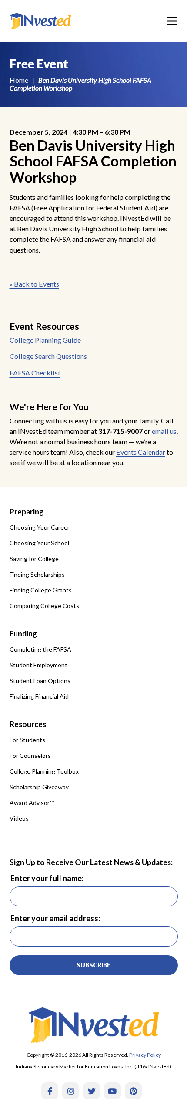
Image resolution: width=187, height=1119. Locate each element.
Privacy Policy (145, 1054)
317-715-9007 (120, 431)
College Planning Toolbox (44, 771)
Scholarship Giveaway (39, 787)
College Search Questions (48, 356)
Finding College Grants (41, 590)
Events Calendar (140, 452)
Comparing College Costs (44, 605)
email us (164, 431)
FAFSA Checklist (35, 372)
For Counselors (30, 755)
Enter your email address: (55, 918)
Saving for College (34, 558)
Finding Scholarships (37, 574)
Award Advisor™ (32, 802)
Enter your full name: (46, 878)
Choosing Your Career (40, 527)
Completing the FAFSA (40, 649)
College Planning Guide (45, 340)
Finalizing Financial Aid (39, 696)
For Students (27, 740)
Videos (19, 818)
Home (19, 80)
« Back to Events (34, 284)
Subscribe (93, 965)
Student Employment (38, 665)
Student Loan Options (40, 680)
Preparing (26, 511)
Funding (23, 633)
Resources (28, 724)
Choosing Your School (39, 543)
